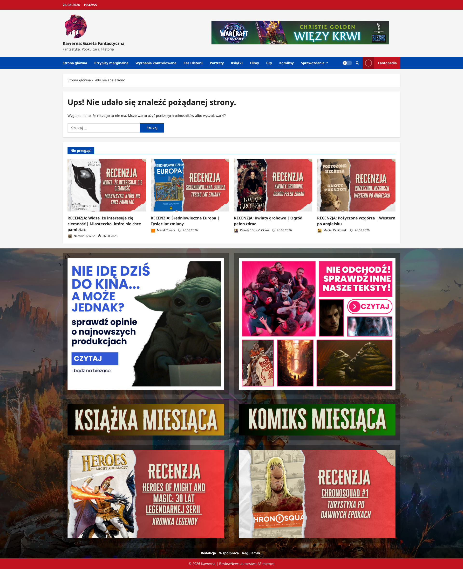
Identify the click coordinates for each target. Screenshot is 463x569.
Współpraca (229, 553)
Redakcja (208, 553)
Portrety (217, 63)
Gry (269, 63)
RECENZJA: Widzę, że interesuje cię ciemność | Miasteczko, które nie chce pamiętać (104, 223)
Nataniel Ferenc (84, 236)
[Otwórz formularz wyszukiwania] (357, 63)
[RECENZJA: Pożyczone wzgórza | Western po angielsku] (356, 185)
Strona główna (75, 63)
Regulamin (251, 553)
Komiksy (286, 63)
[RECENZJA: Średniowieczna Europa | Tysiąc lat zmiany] (190, 185)
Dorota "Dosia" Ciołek (254, 230)
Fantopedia (387, 63)
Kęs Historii (193, 63)
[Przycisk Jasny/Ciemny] (347, 63)
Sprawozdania (312, 63)
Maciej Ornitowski (335, 230)
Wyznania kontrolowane (156, 63)
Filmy (254, 63)
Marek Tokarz (165, 230)
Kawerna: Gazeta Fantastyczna (93, 43)
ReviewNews (229, 563)
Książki (237, 63)
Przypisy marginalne (111, 63)
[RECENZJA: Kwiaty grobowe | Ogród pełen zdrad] (273, 185)
